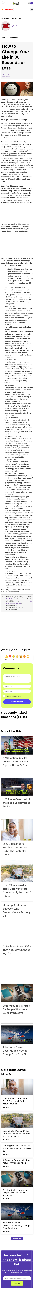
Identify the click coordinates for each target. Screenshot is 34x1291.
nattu (30, 601)
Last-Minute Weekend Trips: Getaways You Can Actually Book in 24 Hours (16, 1134)
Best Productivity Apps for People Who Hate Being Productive (16, 1009)
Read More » (6, 1107)
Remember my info (14, 696)
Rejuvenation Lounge (13, 603)
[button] (31, 9)
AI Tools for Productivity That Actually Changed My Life (17, 950)
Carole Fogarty (11, 599)
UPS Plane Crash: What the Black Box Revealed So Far (16, 803)
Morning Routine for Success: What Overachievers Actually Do (17, 1148)
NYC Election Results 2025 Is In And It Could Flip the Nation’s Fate (16, 761)
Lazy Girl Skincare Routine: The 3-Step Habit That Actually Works (15, 1101)
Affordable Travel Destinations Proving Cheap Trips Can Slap (16, 1051)
